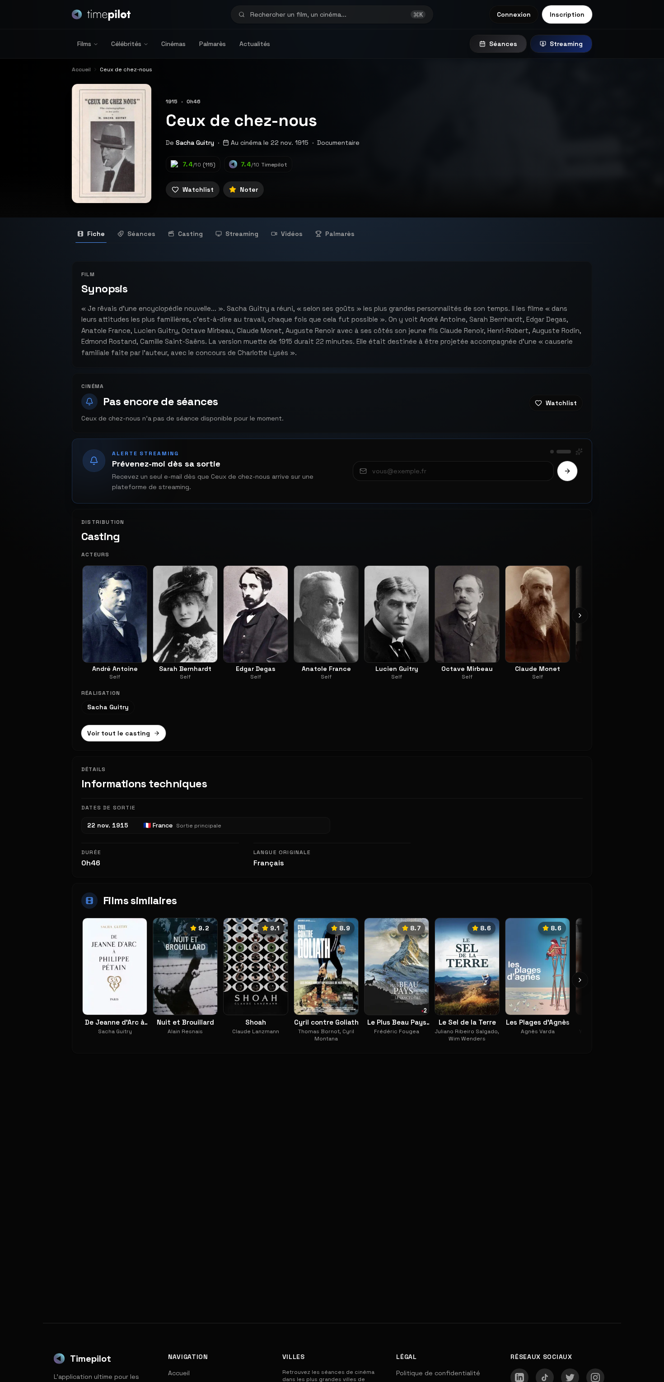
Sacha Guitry (195, 143)
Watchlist (198, 189)
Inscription (567, 14)
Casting (190, 234)
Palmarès (212, 44)
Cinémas (173, 44)
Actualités (254, 44)
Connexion (514, 14)
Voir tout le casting (118, 733)
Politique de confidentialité (438, 1373)
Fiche (96, 234)
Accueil (179, 1373)
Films (84, 44)
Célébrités (126, 44)
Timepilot (90, 1358)
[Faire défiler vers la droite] (580, 615)
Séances (503, 44)
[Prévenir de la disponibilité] (567, 471)
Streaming (566, 44)
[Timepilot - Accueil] (101, 14)
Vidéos (292, 234)
